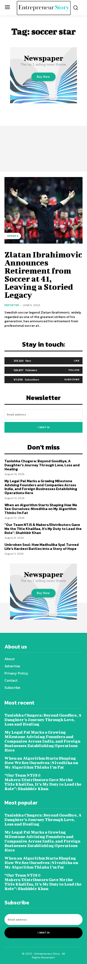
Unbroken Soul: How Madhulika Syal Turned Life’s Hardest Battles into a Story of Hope (41, 546)
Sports (12, 236)
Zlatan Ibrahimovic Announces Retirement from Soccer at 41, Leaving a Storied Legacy (43, 274)
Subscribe (72, 379)
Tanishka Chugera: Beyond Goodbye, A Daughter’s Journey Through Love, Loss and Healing (42, 464)
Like (76, 360)
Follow (73, 370)
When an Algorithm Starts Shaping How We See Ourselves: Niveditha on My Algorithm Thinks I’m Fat (40, 508)
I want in (44, 427)
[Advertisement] (43, 135)
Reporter (11, 305)
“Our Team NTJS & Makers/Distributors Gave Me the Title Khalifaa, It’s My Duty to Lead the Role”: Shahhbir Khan (43, 528)
